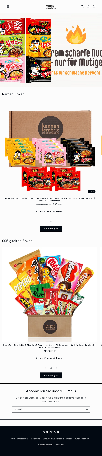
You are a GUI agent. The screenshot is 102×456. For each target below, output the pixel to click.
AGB (13, 438)
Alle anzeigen (51, 228)
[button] (8, 6)
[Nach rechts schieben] (57, 221)
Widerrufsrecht (45, 444)
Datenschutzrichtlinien (77, 438)
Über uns (35, 438)
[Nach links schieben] (45, 221)
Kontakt (60, 444)
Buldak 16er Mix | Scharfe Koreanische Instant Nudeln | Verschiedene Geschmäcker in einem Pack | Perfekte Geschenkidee (49, 199)
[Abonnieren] (87, 409)
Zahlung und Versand (53, 438)
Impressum (23, 438)
